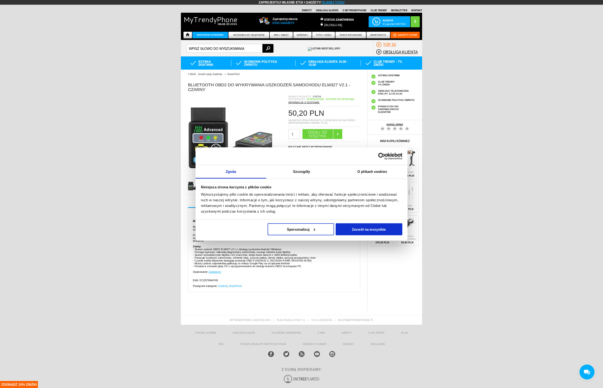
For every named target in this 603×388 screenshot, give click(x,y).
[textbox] (230, 48)
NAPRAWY (302, 35)
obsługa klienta (244, 332)
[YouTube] (317, 354)
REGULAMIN (378, 344)
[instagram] (332, 354)
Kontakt (416, 10)
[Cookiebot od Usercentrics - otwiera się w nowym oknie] (381, 156)
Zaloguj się (333, 25)
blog (404, 332)
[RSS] (302, 354)
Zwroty (307, 10)
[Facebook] (271, 354)
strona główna (205, 332)
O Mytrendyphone (354, 10)
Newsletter (399, 10)
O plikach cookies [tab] (372, 172)
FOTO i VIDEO (323, 35)
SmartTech (235, 286)
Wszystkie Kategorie (210, 35)
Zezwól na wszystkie (369, 229)
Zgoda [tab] (231, 172)
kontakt (348, 344)
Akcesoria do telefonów (249, 35)
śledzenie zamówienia (286, 332)
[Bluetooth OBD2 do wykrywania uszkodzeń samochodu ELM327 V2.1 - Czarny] (195, 190)
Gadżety (223, 286)
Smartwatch (378, 35)
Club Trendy (379, 10)
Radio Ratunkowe (351, 35)
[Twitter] (286, 354)
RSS (221, 344)
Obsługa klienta (327, 10)
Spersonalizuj (298, 229)
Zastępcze (215, 271)
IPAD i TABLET (281, 35)
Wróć (193, 74)
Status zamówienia (339, 19)
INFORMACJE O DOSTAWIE (303, 102)
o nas (321, 332)
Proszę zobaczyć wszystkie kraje (263, 344)
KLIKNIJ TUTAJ (333, 2)
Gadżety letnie (407, 35)
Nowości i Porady (314, 344)
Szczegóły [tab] (301, 172)
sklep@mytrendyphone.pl (356, 320)
